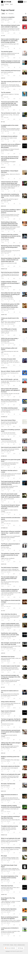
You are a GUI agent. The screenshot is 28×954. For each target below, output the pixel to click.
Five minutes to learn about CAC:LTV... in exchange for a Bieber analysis (10, 187)
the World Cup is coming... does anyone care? (10, 115)
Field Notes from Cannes (8, 656)
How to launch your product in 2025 (11, 447)
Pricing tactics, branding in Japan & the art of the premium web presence (11, 211)
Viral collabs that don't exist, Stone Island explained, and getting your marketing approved (10, 294)
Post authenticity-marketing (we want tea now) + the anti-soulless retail (10, 196)
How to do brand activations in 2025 (9, 795)
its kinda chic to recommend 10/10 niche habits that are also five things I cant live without (10, 29)
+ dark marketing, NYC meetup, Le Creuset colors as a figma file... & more (10, 902)
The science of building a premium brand (10, 430)
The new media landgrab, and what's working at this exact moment (9, 578)
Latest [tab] (3, 13)
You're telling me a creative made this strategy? (9, 510)
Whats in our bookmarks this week (9, 263)
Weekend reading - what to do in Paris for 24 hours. (10, 174)
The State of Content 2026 (8, 359)
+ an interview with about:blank (8, 432)
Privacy (11, 944)
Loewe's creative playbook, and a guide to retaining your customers (10, 624)
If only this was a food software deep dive (10, 819)
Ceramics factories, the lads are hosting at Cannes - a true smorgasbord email (10, 681)
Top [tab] (6, 13)
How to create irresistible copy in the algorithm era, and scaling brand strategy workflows (10, 40)
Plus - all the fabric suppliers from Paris (10, 849)
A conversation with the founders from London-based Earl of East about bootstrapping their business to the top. (10, 463)
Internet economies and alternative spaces (10, 518)
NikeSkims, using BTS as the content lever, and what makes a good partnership (10, 840)
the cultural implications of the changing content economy (9, 877)
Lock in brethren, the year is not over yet (10, 393)
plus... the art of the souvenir (7, 498)
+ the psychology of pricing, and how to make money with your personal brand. (10, 274)
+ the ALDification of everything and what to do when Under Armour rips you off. (10, 616)
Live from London (5, 547)
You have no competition (8, 17)
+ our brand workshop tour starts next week (9, 352)
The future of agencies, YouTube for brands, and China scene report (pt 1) (11, 720)
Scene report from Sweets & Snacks (9, 138)
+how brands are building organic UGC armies (10, 44)
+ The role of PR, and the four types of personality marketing (9, 199)
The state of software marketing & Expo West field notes (10, 817)
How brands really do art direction (10, 766)
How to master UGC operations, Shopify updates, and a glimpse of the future (10, 390)
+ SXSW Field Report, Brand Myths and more (9, 809)
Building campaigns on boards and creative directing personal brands (10, 61)
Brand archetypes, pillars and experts (9, 348)
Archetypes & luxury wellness (9, 136)
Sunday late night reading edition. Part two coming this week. (10, 381)
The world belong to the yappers (8, 161)
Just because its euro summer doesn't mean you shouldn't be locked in (11, 646)
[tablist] (7, 13)
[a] (25, 401)
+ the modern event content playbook (9, 768)
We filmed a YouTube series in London (9, 471)
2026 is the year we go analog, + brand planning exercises (10, 339)
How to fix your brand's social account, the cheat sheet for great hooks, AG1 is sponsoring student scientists (10, 495)
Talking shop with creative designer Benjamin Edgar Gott (11, 743)
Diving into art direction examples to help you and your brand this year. (10, 932)
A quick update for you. (6, 712)
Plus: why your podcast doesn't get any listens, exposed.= (10, 582)
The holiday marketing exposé (9, 408)
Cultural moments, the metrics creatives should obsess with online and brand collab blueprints (10, 183)
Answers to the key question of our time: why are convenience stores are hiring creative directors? (10, 215)
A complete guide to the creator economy (9, 126)
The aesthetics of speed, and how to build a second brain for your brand (10, 555)
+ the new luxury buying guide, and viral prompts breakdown (10, 410)
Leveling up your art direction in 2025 (9, 928)
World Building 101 (6, 439)
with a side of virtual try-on (7, 72)
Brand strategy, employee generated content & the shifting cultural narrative (10, 668)
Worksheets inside (5, 341)
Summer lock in (4, 64)
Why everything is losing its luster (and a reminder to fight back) (10, 26)
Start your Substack (10, 948)
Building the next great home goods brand (11, 460)
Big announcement (5, 785)
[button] (2, 4)
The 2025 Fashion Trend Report (9, 567)
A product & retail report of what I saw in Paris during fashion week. (10, 888)
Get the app (20, 948)
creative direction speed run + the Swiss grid (10, 95)
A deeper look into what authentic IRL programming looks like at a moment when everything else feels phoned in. (11, 798)
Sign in (25, 1)
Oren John (7, 20)
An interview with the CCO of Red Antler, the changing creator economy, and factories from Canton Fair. (10, 694)
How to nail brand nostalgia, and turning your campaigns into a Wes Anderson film (10, 677)
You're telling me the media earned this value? (10, 521)
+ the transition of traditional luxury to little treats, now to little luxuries (10, 593)
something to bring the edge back (8, 636)
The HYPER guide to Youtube (9, 329)
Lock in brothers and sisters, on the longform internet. (9, 331)
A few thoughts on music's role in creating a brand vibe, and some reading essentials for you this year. (11, 921)
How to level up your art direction (10, 272)
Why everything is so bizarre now (10, 400)
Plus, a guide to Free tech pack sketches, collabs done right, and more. (10, 449)
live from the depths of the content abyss (10, 759)
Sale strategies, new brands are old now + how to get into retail (10, 643)
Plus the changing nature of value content (10, 626)
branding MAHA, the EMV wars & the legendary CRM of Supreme (9, 487)
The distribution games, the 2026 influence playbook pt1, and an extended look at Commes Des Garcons (10, 305)
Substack (8, 951)
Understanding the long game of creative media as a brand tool (10, 590)
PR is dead (4, 855)
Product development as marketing (10, 847)
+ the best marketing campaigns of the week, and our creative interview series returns (9, 858)
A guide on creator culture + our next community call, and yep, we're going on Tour (10, 361)
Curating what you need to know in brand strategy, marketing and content (10, 227)
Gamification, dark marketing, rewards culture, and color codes (10, 634)
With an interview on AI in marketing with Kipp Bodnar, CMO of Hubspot (10, 537)
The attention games (6, 51)
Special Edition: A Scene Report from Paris (9, 171)
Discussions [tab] (11, 13)
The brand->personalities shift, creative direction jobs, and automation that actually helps (9, 103)
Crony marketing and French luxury (11, 70)
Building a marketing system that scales (10, 757)
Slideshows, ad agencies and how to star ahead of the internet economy (10, 54)
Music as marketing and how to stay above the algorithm (9, 917)
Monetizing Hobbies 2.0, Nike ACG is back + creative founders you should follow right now (10, 260)
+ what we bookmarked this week (8, 441)
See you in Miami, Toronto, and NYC (10, 371)
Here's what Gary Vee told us (9, 614)
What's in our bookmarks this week (10, 774)
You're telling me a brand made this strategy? (10, 601)
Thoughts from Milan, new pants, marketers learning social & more (8, 828)
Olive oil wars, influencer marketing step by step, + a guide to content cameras (10, 533)
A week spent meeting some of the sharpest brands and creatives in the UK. (11, 474)
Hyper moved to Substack (8, 711)
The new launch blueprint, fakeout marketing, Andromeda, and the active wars (10, 506)
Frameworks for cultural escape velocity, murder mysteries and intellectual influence (11, 85)
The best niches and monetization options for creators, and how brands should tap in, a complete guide (10, 129)
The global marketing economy (9, 826)
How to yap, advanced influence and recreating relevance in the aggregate (9, 158)
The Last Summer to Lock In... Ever (10, 113)
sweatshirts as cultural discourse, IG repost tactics (10, 604)
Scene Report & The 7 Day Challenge (8, 898)
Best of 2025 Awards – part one (9, 379)
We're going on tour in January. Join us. (9, 373)
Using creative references (8, 701)
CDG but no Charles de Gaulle (7, 309)
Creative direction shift (6, 106)
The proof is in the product (7, 297)
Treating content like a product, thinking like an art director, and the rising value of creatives (11, 236)
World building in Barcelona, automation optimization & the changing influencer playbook (9, 223)
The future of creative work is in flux (9, 691)
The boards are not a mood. (7, 724)
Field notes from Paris (7, 885)
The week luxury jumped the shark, (9, 401)
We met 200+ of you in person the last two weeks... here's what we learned (10, 322)
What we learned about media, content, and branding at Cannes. (11, 659)
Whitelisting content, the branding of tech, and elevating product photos (10, 247)
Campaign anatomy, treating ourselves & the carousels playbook (10, 806)
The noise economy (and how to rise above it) (11, 82)
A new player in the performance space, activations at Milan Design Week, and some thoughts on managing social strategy (10, 776)
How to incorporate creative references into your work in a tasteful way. (11, 704)
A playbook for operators (6, 19)
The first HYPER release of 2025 (8, 910)
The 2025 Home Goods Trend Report (9, 866)
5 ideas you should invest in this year (10, 318)
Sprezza (12, 229)
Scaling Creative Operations (8, 909)
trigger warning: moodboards (7, 558)
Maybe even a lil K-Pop (6, 286)
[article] (14, 19)
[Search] (25, 13)
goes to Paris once (5, 879)
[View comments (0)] (9, 48)
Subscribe (20, 1)
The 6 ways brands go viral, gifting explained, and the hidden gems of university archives (10, 483)
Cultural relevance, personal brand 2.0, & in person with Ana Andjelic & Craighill (10, 732)
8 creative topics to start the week (10, 666)
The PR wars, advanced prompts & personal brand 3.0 (10, 544)
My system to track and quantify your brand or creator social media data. (9, 422)
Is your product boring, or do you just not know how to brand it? (10, 251)
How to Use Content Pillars (8, 420)
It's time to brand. (5, 239)
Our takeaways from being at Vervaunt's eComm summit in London (10, 149)
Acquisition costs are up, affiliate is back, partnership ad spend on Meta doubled (11, 146)
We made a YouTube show (8, 783)
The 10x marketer (6, 92)
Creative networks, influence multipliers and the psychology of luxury (10, 283)
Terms (15, 944)
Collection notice (21, 944)
